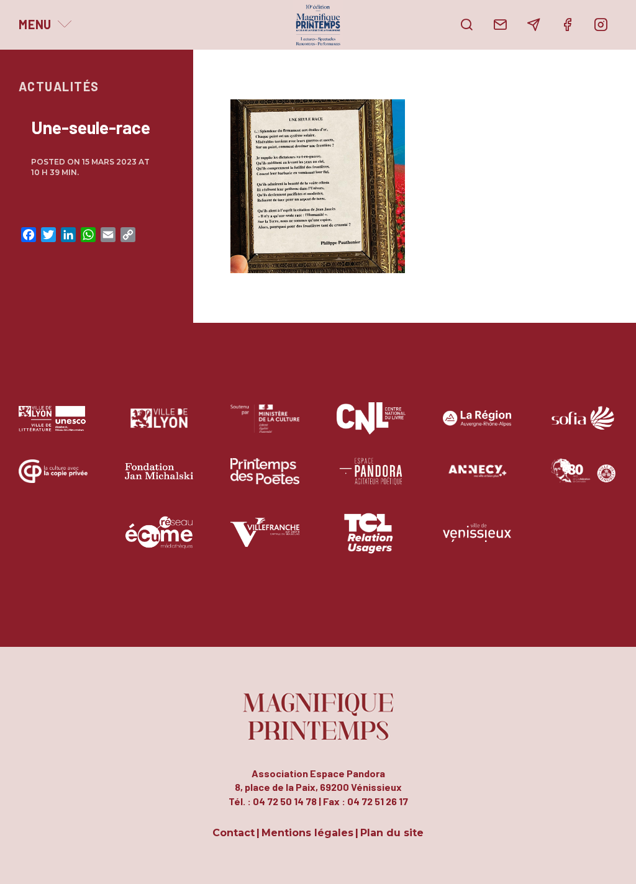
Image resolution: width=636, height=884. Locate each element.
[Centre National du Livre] (371, 427)
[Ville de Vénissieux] (477, 542)
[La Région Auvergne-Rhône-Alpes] (477, 427)
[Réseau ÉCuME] (159, 542)
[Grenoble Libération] (582, 480)
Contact (233, 833)
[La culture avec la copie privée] (53, 480)
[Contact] (500, 24)
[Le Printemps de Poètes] (264, 480)
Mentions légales (307, 833)
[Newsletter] (533, 24)
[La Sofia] (582, 427)
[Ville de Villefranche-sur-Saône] (264, 542)
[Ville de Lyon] (159, 427)
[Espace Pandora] (371, 480)
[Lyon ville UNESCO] (53, 427)
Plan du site (392, 833)
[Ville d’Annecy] (477, 480)
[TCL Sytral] (371, 542)
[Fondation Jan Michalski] (159, 480)
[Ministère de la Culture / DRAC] (264, 427)
